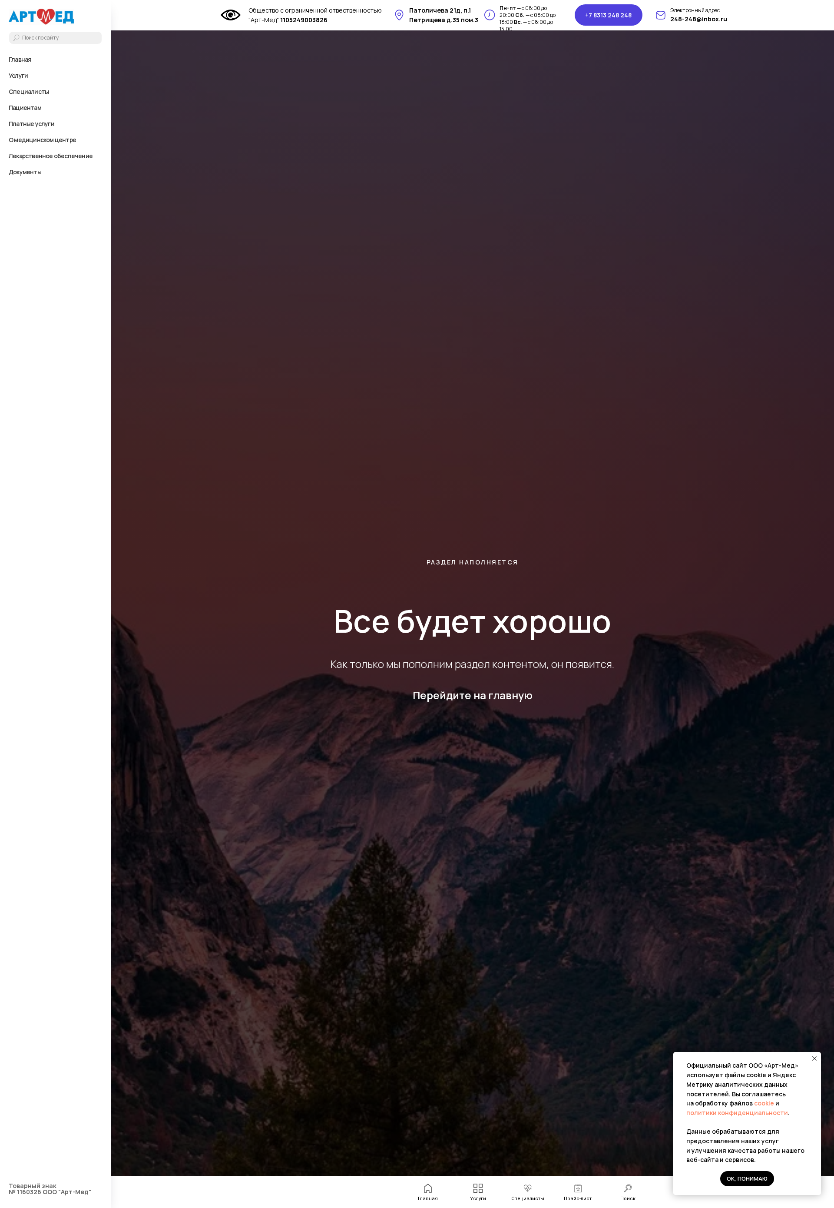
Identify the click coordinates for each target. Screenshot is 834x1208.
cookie (764, 1103)
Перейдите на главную (473, 695)
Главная (20, 59)
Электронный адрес (695, 10)
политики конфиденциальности (737, 1112)
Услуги (18, 75)
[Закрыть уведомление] (814, 1058)
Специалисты (29, 91)
